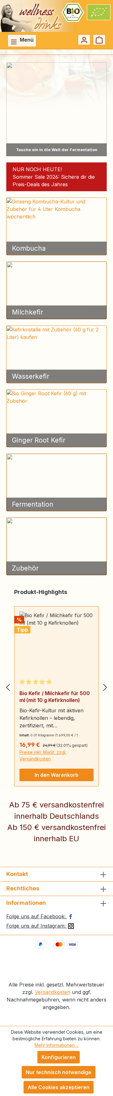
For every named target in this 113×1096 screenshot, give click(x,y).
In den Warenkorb (56, 775)
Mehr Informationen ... (57, 1045)
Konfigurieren (58, 1057)
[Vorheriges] (8, 687)
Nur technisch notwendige (58, 1072)
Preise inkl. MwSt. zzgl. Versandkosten (42, 755)
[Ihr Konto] (84, 39)
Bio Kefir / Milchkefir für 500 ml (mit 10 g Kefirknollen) (54, 696)
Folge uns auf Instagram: (36, 926)
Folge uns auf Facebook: (36, 916)
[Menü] (22, 40)
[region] (56, 687)
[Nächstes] (105, 687)
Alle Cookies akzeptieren (58, 1087)
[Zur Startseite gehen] (56, 16)
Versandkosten (52, 992)
